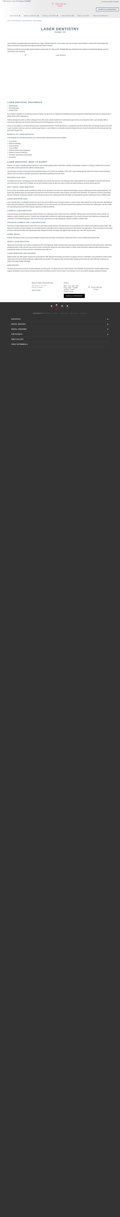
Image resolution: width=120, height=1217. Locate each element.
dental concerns (51, 43)
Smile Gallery (83, 15)
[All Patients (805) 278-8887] (100, 2)
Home (9, 20)
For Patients (67, 15)
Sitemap (55, 313)
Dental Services (30, 15)
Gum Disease (13, 106)
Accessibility (83, 313)
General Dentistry (27, 20)
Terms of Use (74, 313)
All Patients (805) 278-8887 (110, 1)
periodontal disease (96, 49)
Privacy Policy (64, 313)
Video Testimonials (101, 15)
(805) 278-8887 (36, 290)
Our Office (14, 15)
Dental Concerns (49, 15)
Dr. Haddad (61, 49)
